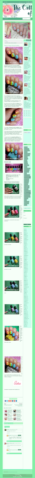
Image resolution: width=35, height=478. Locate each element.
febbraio (25, 248)
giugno (25, 243)
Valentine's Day (26, 203)
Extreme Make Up (26, 155)
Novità (25, 187)
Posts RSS (14, 476)
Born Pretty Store (26, 150)
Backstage (25, 147)
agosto (25, 256)
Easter (29, 153)
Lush (28, 165)
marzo (25, 231)
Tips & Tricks (26, 198)
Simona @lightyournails (10, 443)
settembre (25, 239)
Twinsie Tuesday (26, 201)
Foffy (8, 429)
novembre (25, 252)
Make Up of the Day (27, 168)
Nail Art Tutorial (26, 179)
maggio (25, 259)
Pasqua (28, 187)
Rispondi (8, 446)
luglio (25, 242)
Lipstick (25, 165)
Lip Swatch (26, 163)
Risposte (8, 433)
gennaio (25, 234)
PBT (20, 475)
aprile (25, 230)
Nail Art (25, 173)
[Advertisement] (28, 123)
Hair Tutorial (26, 158)
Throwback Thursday (27, 196)
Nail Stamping (26, 182)
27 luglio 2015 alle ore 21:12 (15, 435)
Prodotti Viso (26, 189)
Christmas (25, 153)
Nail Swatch (26, 184)
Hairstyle (25, 160)
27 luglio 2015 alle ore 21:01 (13, 429)
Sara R (10, 435)
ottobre (25, 238)
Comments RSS (19, 476)
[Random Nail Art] (27, 208)
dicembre (25, 235)
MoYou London (26, 171)
